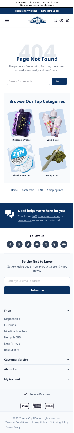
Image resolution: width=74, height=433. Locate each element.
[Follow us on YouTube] (37, 244)
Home (14, 190)
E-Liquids (10, 325)
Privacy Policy (39, 422)
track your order (49, 216)
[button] (37, 310)
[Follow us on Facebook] (10, 244)
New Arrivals (12, 343)
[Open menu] (7, 20)
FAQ (40, 190)
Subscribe (37, 290)
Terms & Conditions (17, 422)
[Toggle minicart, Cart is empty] (67, 20)
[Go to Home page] (37, 20)
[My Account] (61, 20)
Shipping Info (55, 190)
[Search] (55, 20)
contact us (24, 220)
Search (59, 81)
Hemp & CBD (12, 337)
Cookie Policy (13, 427)
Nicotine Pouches (15, 331)
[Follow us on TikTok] (28, 244)
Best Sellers (11, 350)
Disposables (12, 319)
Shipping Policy (59, 422)
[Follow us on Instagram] (19, 244)
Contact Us (28, 190)
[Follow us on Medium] (63, 244)
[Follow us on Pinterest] (54, 244)
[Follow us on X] (46, 244)
